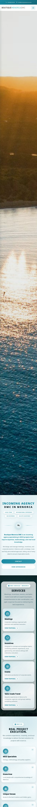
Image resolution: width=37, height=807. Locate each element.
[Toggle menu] (33, 8)
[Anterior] (3, 255)
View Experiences (18, 567)
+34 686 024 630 (11, 2)
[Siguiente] (34, 255)
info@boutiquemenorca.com (24, 2)
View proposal (11, 628)
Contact (18, 561)
